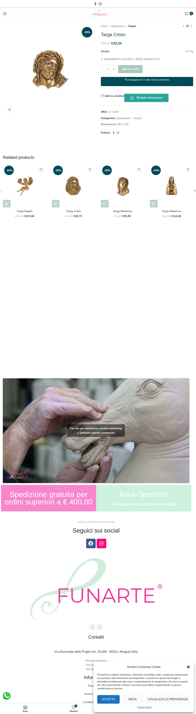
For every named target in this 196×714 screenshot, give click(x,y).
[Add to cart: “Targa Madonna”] (105, 203)
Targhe (132, 26)
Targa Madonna (122, 211)
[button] (188, 667)
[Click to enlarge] (9, 109)
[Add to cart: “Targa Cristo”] (56, 203)
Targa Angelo (25, 211)
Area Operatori (143, 494)
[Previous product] (183, 26)
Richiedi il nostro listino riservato (143, 504)
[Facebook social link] (95, 4)
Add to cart (130, 69)
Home (104, 26)
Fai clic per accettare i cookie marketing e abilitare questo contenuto (96, 430)
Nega (132, 699)
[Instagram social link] (100, 4)
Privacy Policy (144, 707)
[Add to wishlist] (41, 169)
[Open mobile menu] (5, 13)
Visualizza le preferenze (168, 699)
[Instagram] (101, 543)
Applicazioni (118, 26)
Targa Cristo (73, 211)
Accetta (108, 699)
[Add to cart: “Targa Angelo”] (7, 203)
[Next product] (191, 26)
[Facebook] (91, 543)
